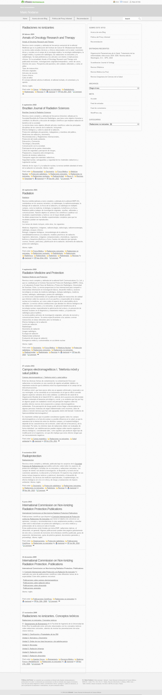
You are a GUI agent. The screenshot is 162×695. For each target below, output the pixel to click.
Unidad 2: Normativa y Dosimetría (34, 638)
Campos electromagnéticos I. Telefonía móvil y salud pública (44, 377)
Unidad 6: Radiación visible (32, 652)
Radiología (53, 256)
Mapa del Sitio (136, 2)
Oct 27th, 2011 (51, 441)
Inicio (117, 2)
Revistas (40, 92)
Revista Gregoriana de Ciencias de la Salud (107, 77)
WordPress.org (96, 113)
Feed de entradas (97, 103)
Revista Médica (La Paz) (100, 72)
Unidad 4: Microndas (29, 645)
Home (25, 19)
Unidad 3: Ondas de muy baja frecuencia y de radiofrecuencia (44, 641)
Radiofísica (29, 256)
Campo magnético (39, 439)
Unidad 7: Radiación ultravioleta (33, 656)
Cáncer (35, 89)
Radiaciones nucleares (41, 176)
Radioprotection (31, 456)
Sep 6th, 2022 (54, 179)
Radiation (28, 193)
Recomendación (83, 19)
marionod (51, 92)
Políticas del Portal (27, 680)
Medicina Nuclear (64, 348)
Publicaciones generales (32, 588)
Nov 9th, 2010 (30, 490)
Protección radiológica (39, 174)
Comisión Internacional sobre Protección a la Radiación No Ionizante (50, 572)
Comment (78, 92)
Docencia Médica (67, 659)
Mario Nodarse (29, 12)
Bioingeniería (52, 659)
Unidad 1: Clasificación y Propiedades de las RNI (40, 634)
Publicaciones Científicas (42, 599)
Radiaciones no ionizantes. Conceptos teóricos (50, 616)
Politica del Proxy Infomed (100, 37)
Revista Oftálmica (97, 67)
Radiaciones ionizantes (58, 174)
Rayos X (70, 176)
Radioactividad (58, 176)
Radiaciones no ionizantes (51, 89)
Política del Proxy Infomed (62, 19)
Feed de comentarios (98, 108)
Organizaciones (39, 541)
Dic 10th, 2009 (41, 601)
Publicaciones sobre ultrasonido (34, 585)
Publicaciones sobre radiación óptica (36, 583)
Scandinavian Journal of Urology (102, 63)
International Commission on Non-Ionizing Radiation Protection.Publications (50, 513)
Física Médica (62, 171)
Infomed (70, 692)
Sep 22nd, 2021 (42, 258)
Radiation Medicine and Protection (43, 272)
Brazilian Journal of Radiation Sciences (45, 108)
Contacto (125, 2)
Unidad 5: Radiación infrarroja (33, 649)
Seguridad (28, 179)
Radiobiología (69, 89)
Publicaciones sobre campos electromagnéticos (40, 580)
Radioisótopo (41, 256)
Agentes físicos (39, 659)
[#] (23, 94)
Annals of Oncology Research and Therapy (48, 37)
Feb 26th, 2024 (65, 92)
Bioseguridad (38, 171)
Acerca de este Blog (39, 19)
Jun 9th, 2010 (74, 543)
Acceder (94, 99)
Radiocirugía (70, 253)
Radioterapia (29, 92)
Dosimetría (50, 171)
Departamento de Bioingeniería (36, 624)
